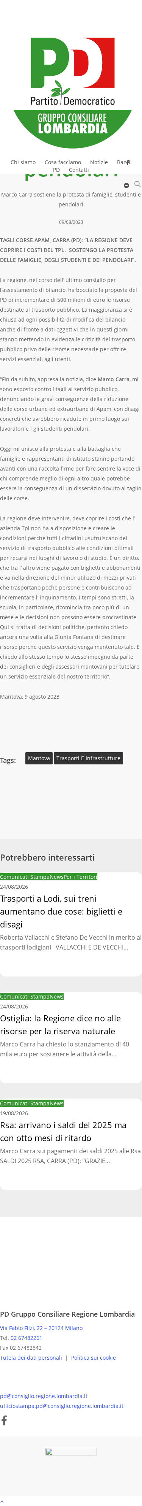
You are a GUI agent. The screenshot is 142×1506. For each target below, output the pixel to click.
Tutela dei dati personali (32, 1357)
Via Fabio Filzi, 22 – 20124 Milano (41, 1328)
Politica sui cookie (93, 1357)
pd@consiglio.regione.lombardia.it (43, 1396)
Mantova (39, 758)
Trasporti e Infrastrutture (88, 758)
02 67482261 (26, 1337)
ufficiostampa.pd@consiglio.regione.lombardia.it (61, 1405)
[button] (71, 1501)
